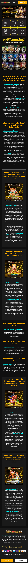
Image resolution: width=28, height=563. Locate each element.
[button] (14, 2)
